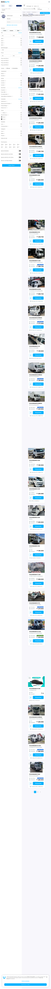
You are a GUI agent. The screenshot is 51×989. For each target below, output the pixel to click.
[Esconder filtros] (24, 5)
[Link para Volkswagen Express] (36, 54)
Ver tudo (20, 32)
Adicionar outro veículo (12, 25)
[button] (3, 6)
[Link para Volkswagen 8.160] (36, 168)
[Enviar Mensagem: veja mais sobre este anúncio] (30, 41)
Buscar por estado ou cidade (6, 8)
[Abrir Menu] (49, 2)
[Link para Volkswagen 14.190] (36, 82)
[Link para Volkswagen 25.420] (36, 25)
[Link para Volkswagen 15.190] (36, 681)
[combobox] (10, 10)
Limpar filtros (11, 165)
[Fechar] (46, 977)
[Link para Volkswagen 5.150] (36, 539)
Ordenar (39, 8)
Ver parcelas (38, 41)
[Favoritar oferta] (43, 22)
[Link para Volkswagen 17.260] (36, 253)
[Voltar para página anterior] (32, 792)
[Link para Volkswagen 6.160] (36, 482)
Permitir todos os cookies (25, 984)
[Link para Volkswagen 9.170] (36, 225)
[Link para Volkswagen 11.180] (36, 767)
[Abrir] (20, 9)
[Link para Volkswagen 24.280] (36, 282)
